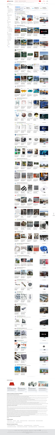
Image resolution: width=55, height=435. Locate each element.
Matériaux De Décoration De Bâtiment (39, 420)
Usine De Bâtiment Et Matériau (36, 425)
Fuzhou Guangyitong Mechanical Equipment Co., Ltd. (23, 255)
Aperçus (37, 430)
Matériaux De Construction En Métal (32, 420)
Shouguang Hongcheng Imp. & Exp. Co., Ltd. (22, 146)
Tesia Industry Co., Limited (20, 231)
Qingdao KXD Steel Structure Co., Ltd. (21, 267)
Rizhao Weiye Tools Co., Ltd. (20, 49)
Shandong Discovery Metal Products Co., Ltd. (22, 158)
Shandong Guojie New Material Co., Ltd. (21, 170)
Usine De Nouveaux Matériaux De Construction (28, 425)
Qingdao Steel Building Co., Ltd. (20, 37)
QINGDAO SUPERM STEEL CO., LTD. (21, 25)
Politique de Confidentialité (26, 430)
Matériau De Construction (9, 420)
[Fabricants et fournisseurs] (10, 1)
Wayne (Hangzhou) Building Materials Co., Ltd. (22, 134)
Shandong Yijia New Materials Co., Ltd (21, 352)
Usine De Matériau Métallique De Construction (11, 425)
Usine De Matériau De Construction (20, 425)
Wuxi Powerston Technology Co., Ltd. (21, 13)
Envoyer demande (44, 13)
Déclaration (19, 430)
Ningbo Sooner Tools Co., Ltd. (20, 340)
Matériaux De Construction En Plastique (23, 420)
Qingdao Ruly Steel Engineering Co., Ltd (21, 364)
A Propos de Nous (15, 430)
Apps (44, 3)
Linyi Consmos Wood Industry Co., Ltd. (21, 122)
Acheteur (39, 3)
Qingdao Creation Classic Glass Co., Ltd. (21, 61)
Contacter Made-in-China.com (31, 430)
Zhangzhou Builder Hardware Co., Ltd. (21, 279)
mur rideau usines (23, 2)
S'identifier (47, 1)
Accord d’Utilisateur (21, 430)
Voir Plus (8, 417)
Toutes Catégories (9, 3)
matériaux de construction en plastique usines (29, 2)
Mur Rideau (18, 420)
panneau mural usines (20, 2)
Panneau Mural (14, 420)
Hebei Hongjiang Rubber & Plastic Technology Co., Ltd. (23, 243)
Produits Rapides (35, 430)
